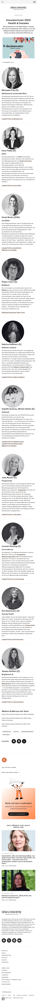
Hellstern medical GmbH (21, 367)
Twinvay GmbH (30, 625)
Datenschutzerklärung (22, 995)
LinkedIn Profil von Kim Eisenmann (12, 639)
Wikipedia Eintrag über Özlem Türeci (13, 312)
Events (5, 969)
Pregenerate (22, 490)
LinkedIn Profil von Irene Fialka (11, 185)
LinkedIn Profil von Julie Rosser (11, 514)
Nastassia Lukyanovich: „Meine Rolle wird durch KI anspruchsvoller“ (16, 896)
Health (16, 731)
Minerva (5, 976)
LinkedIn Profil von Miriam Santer (12, 444)
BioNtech (5, 290)
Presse (9, 995)
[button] (3, 999)
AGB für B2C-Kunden (18, 997)
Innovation (7, 731)
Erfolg (5, 949)
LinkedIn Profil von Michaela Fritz (12, 119)
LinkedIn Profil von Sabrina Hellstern (13, 377)
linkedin (19, 741)
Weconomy (6, 983)
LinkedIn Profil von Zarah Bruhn (11, 248)
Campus (5, 974)
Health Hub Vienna (26, 161)
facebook (14, 741)
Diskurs (5, 961)
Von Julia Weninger (9, 865)
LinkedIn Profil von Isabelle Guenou (13, 441)
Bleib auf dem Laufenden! (18, 803)
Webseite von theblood (9, 446)
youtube (19, 939)
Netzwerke (6, 971)
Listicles (5, 981)
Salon (4, 959)
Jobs (14, 995)
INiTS (20, 157)
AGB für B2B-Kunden (7, 997)
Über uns (5, 967)
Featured (6, 734)
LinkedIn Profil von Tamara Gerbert (13, 702)
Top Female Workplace (11, 978)
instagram (9, 939)
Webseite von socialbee (9, 250)
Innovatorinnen (27, 731)
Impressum (31, 995)
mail (24, 741)
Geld (4, 952)
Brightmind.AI (6, 683)
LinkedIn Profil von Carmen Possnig (13, 579)
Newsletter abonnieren (17, 814)
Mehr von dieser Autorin (10, 772)
